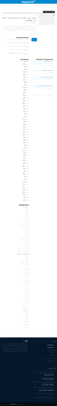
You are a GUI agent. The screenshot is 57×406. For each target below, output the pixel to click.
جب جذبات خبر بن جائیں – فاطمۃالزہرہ (44, 397)
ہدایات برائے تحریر (49, 358)
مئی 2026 (26, 69)
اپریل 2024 (26, 119)
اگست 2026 (26, 61)
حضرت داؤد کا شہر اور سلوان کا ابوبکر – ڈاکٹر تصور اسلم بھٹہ (42, 79)
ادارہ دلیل (51, 350)
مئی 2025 (26, 85)
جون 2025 (26, 82)
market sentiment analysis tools (45, 85)
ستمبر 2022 (26, 168)
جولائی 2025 (26, 79)
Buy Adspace (51, 345)
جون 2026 (26, 66)
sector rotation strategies (47, 77)
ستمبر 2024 (26, 105)
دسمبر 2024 (26, 98)
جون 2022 (26, 176)
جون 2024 (26, 113)
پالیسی (52, 352)
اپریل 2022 (26, 181)
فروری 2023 (26, 155)
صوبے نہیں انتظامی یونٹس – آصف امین (19, 46)
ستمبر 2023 (26, 137)
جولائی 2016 (26, 200)
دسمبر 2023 (26, 129)
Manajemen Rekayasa (48, 70)
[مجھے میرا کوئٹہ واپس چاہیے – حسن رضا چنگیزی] (47, 19)
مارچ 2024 (26, 121)
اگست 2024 (26, 108)
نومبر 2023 (26, 132)
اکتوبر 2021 (25, 187)
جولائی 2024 (26, 111)
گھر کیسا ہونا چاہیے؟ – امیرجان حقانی (19, 39)
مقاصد (52, 355)
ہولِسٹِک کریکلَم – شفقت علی (47, 377)
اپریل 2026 (26, 71)
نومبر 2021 (26, 184)
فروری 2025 (26, 92)
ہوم (54, 7)
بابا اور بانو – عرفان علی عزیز (46, 393)
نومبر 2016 (26, 189)
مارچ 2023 (26, 153)
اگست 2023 (26, 139)
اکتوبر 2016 (25, 192)
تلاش (52, 37)
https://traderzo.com (48, 61)
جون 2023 (26, 145)
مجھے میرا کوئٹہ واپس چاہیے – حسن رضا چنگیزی (20, 18)
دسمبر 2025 (26, 74)
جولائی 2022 (26, 173)
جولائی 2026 (26, 64)
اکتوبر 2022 (25, 166)
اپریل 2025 (26, 87)
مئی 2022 (26, 179)
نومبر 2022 (26, 163)
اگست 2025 (26, 77)
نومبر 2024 (26, 100)
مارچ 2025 (26, 90)
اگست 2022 (26, 171)
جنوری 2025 (26, 95)
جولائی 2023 (26, 142)
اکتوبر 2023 (25, 134)
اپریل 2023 (26, 150)
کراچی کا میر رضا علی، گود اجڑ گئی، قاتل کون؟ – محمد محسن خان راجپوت (42, 63)
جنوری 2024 (26, 126)
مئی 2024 (26, 116)
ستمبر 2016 (26, 194)
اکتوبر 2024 (25, 103)
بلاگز (35, 15)
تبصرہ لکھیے (25, 22)
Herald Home (50, 347)
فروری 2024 (26, 124)
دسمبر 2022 (26, 160)
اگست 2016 (26, 197)
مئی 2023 (26, 147)
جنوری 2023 (26, 158)
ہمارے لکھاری (50, 360)
